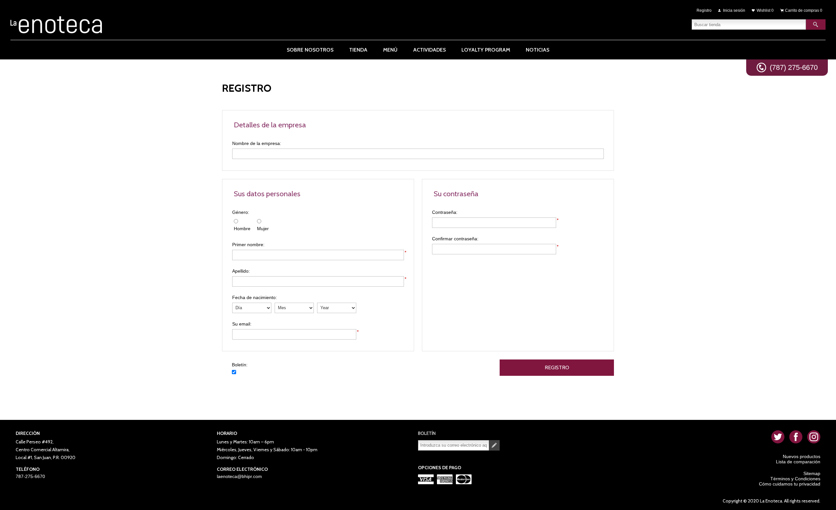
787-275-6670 (30, 476)
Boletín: (240, 364)
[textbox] (749, 24)
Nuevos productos (801, 456)
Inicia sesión (734, 10)
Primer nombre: (248, 244)
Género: (240, 212)
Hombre (242, 228)
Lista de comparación (798, 461)
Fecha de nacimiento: (254, 297)
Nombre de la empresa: (256, 143)
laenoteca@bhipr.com (239, 476)
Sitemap (811, 473)
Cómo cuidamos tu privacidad (789, 483)
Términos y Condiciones (795, 478)
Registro (704, 10)
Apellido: (241, 271)
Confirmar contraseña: (455, 238)
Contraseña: (445, 212)
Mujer (263, 228)
